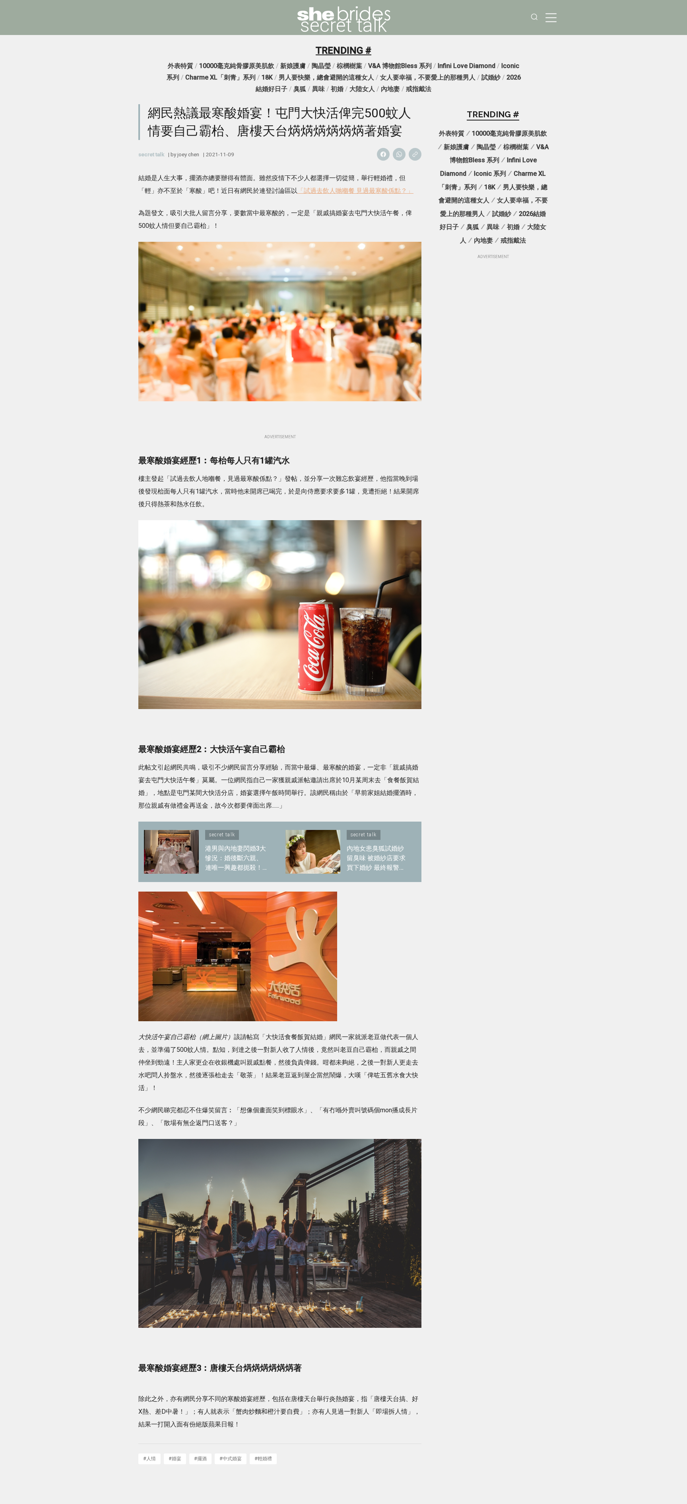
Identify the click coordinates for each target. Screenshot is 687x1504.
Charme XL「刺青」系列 (220, 77)
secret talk (343, 25)
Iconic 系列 (490, 173)
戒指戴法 (418, 89)
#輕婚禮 (263, 1458)
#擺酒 (200, 1458)
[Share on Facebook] (383, 154)
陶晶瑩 (321, 66)
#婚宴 (175, 1458)
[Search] (534, 17)
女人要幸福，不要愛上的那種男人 (427, 77)
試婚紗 (491, 77)
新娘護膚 (293, 66)
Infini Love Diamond (466, 66)
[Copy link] (415, 154)
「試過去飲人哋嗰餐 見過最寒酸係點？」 (355, 190)
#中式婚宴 (230, 1458)
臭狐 (299, 89)
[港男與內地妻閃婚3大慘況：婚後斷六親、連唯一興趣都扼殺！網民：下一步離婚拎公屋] (171, 852)
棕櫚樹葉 (349, 66)
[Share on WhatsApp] (399, 154)
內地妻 (390, 89)
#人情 (149, 1458)
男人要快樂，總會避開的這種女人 (326, 77)
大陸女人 (362, 89)
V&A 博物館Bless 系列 (400, 66)
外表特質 (180, 66)
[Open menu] (551, 17)
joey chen (188, 154)
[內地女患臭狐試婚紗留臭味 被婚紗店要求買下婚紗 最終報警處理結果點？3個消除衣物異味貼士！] (312, 852)
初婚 (337, 89)
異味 (318, 89)
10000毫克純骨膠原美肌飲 (236, 66)
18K (267, 77)
